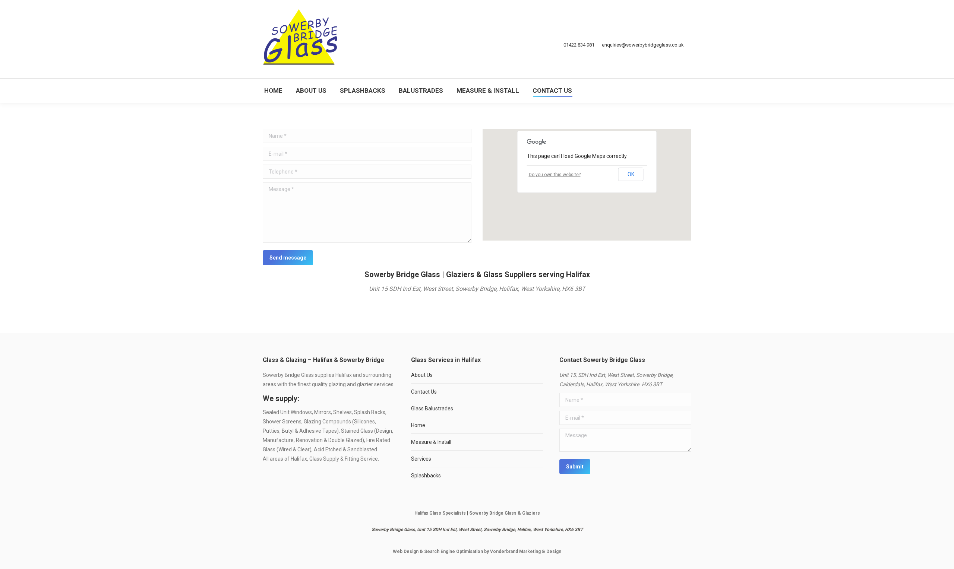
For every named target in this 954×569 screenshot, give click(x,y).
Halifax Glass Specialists (440, 513)
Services (421, 459)
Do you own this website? (555, 174)
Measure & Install (431, 442)
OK (631, 174)
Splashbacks (426, 476)
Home (418, 425)
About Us (422, 375)
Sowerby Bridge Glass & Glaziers (504, 513)
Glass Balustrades (432, 408)
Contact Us (424, 392)
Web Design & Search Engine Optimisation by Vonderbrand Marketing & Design (477, 551)
